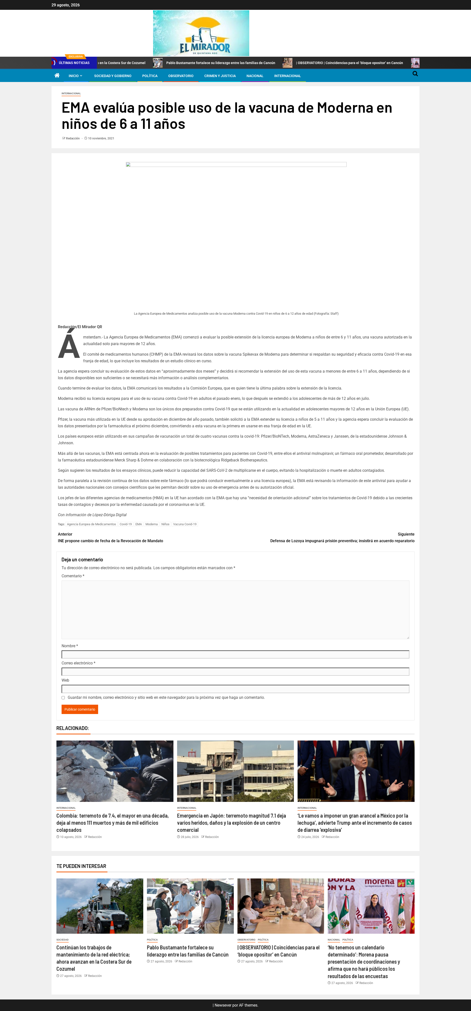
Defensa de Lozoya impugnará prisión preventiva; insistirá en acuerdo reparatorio (342, 537)
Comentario (73, 576)
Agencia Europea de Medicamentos (91, 524)
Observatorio (181, 76)
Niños (165, 524)
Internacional (287, 76)
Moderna (151, 524)
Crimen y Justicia (220, 76)
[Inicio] (57, 75)
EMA (138, 524)
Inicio (74, 76)
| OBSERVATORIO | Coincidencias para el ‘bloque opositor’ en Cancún (310, 63)
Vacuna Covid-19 (184, 524)
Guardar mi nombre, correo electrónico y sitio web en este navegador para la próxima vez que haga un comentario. (166, 697)
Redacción (73, 138)
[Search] (415, 76)
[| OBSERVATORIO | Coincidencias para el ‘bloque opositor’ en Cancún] (280, 906)
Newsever (223, 1005)
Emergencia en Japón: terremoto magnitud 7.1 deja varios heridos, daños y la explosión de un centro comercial (231, 822)
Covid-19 (126, 524)
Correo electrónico (78, 663)
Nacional (255, 76)
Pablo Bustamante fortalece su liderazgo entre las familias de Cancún (181, 63)
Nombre (70, 646)
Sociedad (62, 939)
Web (65, 680)
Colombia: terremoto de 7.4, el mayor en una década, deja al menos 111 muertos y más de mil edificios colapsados (112, 822)
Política (149, 76)
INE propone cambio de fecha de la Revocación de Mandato (110, 537)
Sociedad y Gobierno (112, 76)
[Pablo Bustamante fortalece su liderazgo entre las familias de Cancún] (190, 906)
